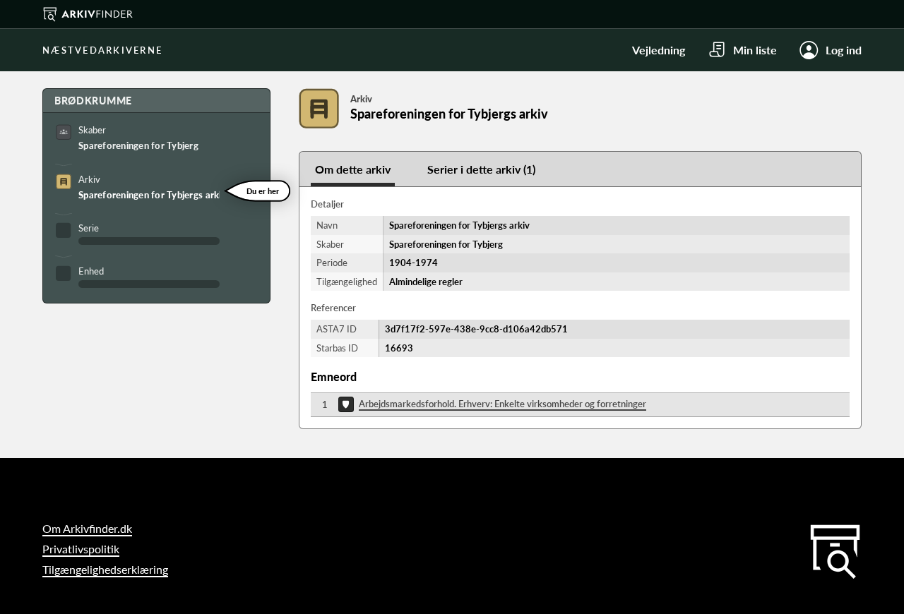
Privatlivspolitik (80, 548)
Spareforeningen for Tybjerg (138, 145)
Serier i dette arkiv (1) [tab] (481, 169)
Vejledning (658, 49)
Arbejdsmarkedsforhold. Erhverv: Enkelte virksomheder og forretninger (502, 403)
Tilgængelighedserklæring (105, 569)
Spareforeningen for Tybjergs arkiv (149, 194)
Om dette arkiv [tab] (353, 169)
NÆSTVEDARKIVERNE (102, 50)
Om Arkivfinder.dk (87, 528)
